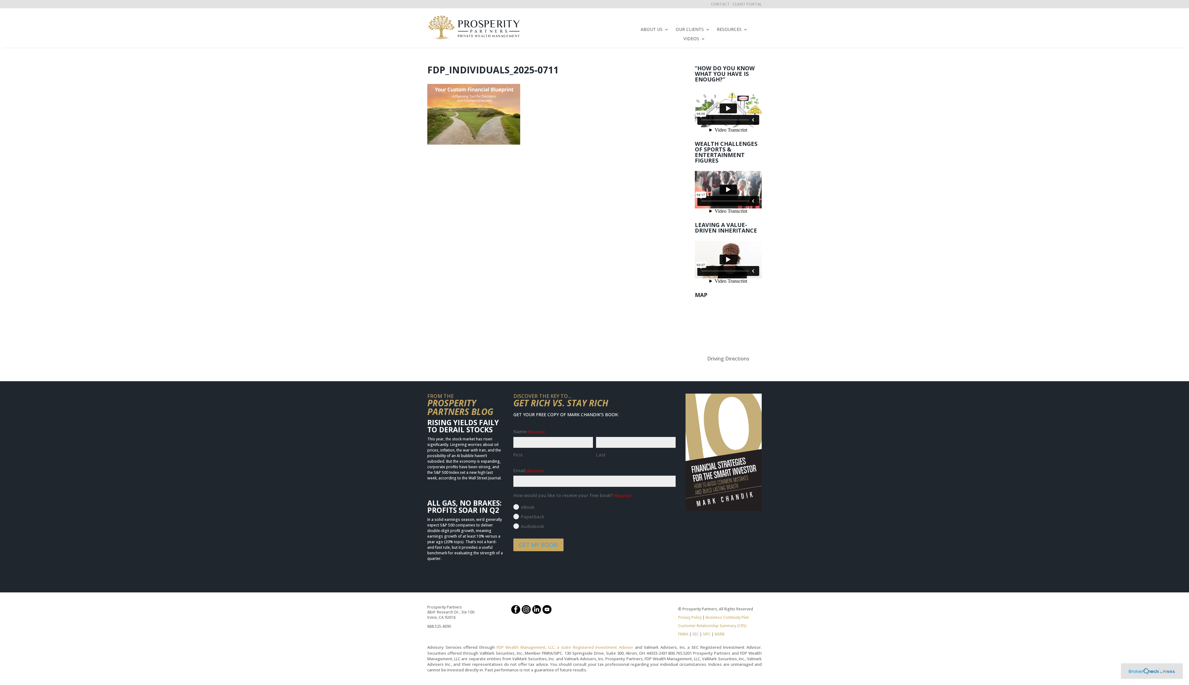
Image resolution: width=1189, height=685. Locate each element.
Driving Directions (728, 358)
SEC (695, 634)
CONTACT (720, 4)
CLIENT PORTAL (747, 4)
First (518, 455)
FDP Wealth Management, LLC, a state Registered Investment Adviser (565, 647)
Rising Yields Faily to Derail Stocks (463, 425)
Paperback (532, 516)
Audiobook (532, 526)
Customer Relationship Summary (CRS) (712, 625)
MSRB (719, 634)
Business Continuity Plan (727, 617)
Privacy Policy (690, 617)
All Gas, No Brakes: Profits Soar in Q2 (464, 506)
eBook (527, 507)
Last (601, 455)
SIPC (707, 634)
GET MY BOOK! (538, 544)
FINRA (683, 634)
